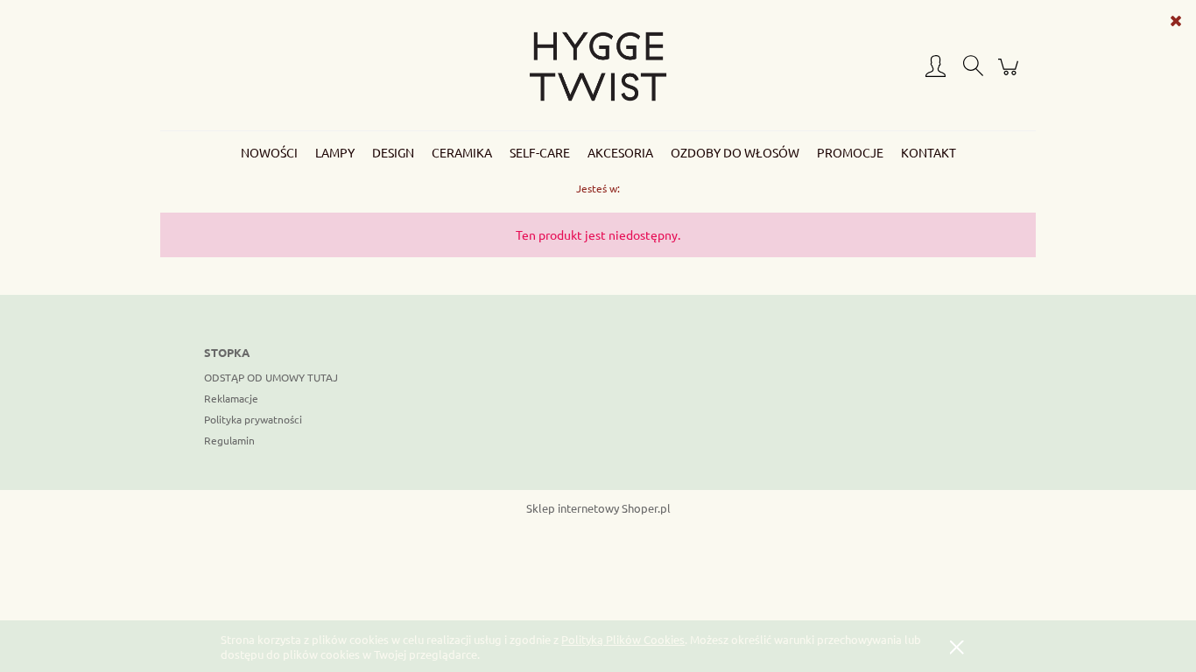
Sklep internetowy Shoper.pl (598, 507)
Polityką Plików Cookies (623, 639)
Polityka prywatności (253, 419)
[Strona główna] (598, 67)
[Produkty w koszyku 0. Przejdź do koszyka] (1011, 74)
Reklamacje (231, 398)
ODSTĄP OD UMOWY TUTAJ (271, 377)
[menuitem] (269, 152)
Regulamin (229, 440)
